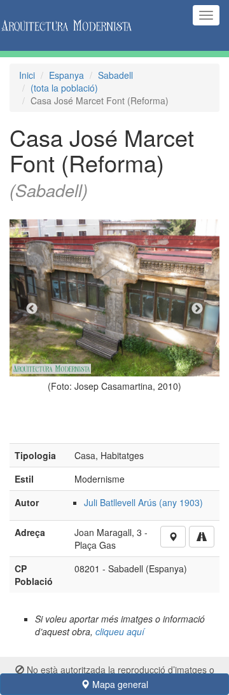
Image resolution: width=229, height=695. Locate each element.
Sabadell (115, 75)
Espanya (66, 75)
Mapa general (119, 684)
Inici (27, 75)
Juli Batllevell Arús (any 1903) (143, 502)
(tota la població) (64, 87)
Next (197, 309)
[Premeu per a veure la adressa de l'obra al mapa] (173, 536)
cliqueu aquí (119, 631)
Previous (31, 309)
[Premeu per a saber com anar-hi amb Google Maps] (201, 536)
